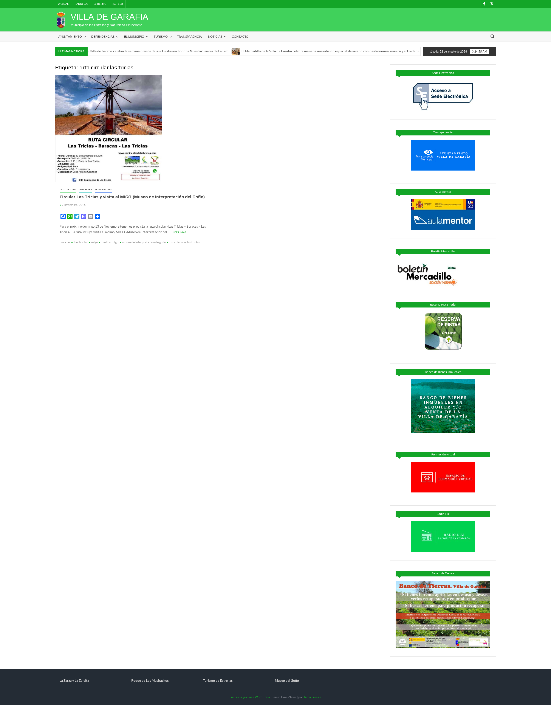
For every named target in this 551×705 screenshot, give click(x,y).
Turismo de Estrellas (218, 680)
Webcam (64, 3)
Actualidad (68, 189)
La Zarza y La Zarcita (74, 680)
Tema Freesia (312, 697)
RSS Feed (117, 3)
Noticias (215, 36)
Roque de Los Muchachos (150, 680)
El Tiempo (100, 3)
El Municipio (134, 36)
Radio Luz (81, 3)
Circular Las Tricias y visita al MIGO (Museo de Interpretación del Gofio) (132, 196)
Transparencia (189, 36)
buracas (65, 242)
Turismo (161, 36)
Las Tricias (81, 242)
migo (94, 242)
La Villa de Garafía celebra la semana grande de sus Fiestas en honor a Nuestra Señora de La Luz (129, 51)
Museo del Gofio (287, 680)
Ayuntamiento (70, 36)
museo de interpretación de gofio (144, 242)
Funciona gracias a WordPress (249, 697)
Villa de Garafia (109, 17)
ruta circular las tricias (185, 242)
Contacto (240, 36)
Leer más (179, 232)
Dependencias (103, 36)
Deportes (85, 189)
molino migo (110, 242)
